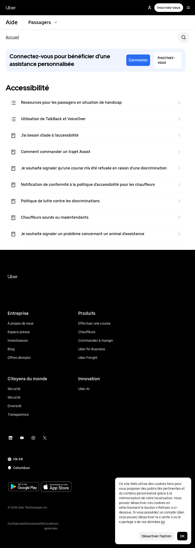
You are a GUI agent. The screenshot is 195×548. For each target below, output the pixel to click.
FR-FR (18, 459)
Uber (11, 7)
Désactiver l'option (156, 536)
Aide (12, 22)
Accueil (12, 37)
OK (182, 536)
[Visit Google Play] (24, 487)
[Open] (188, 7)
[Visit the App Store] (56, 487)
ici (163, 522)
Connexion (138, 60)
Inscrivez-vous (168, 8)
